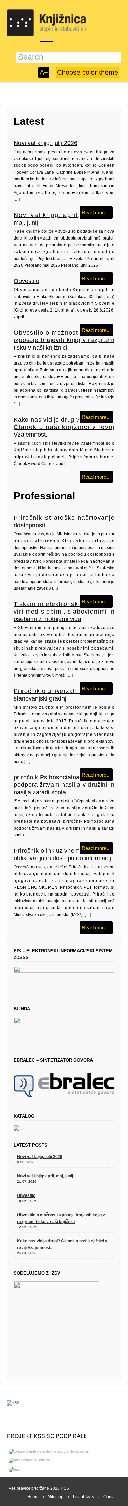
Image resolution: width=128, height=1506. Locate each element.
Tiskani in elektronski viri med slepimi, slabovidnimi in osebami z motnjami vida (64, 611)
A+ (44, 72)
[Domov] (46, 22)
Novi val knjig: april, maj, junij (45, 1176)
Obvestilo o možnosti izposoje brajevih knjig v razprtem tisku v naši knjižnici (64, 340)
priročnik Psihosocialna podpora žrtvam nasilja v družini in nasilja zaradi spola (64, 785)
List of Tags (83, 1496)
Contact (110, 1496)
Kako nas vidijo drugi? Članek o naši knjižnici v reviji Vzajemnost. (64, 427)
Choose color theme (87, 72)
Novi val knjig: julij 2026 (45, 143)
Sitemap (55, 1496)
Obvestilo (26, 281)
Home (33, 1496)
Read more (94, 212)
